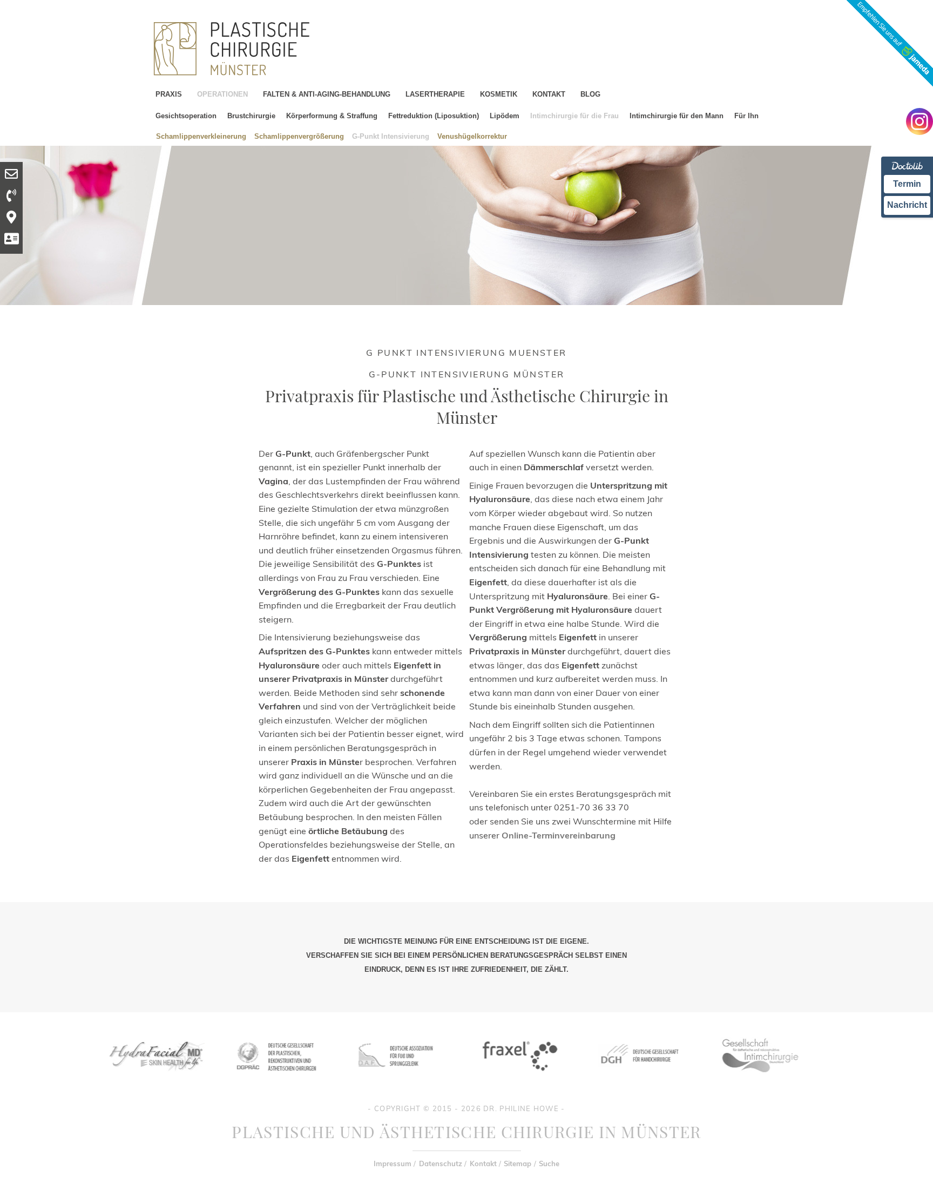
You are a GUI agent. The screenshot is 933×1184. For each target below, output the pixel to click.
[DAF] (396, 1079)
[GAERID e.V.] (759, 1079)
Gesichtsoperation (186, 116)
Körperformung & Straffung (331, 116)
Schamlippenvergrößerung (299, 136)
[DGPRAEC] (275, 1079)
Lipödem (504, 116)
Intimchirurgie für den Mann (677, 116)
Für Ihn (746, 116)
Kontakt (483, 1163)
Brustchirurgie (251, 116)
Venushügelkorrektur (472, 136)
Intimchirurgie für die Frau (574, 116)
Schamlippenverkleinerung (201, 136)
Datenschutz (440, 1163)
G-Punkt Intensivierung (390, 136)
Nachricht (907, 204)
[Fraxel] (517, 1079)
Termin (907, 183)
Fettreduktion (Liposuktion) (433, 116)
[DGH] (638, 1079)
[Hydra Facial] (154, 1079)
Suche (549, 1163)
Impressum (392, 1163)
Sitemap (517, 1163)
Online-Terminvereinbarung (559, 835)
